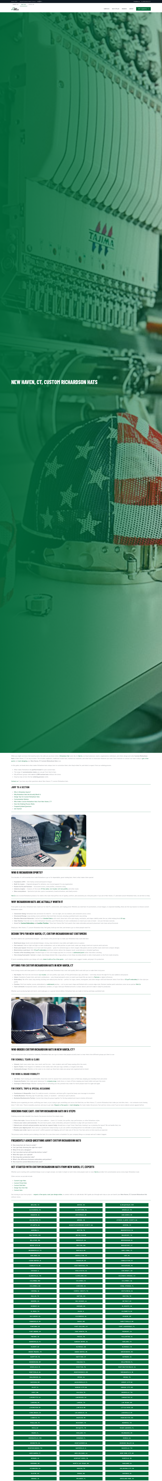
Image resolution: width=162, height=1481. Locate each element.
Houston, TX (81, 1367)
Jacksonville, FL (81, 1382)
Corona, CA (35, 1291)
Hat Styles (115, 9)
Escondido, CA (81, 1316)
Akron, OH (81, 1205)
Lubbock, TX (35, 1418)
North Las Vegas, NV (81, 1463)
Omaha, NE (81, 1473)
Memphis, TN (127, 1423)
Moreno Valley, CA (127, 1443)
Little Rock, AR (127, 1407)
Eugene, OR (127, 1316)
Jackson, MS (35, 1382)
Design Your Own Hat (21, 1188)
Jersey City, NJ (126, 1382)
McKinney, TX (81, 1423)
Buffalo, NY (81, 1250)
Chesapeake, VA (127, 1265)
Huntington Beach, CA (127, 1367)
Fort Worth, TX (81, 1331)
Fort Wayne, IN (35, 1331)
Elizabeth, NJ (127, 1311)
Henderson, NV (35, 1362)
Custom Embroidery (27, 923)
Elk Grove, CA (35, 1316)
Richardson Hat (64, 756)
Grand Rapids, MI (81, 1352)
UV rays (122, 918)
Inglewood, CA (35, 1377)
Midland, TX (81, 1433)
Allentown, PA (81, 1210)
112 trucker (53, 889)
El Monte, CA (127, 1306)
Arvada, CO (81, 1220)
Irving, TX (127, 1377)
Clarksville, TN (35, 1276)
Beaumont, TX (127, 1235)
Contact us (14, 781)
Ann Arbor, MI (127, 1215)
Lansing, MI (35, 1402)
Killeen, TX (81, 1392)
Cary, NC (127, 1255)
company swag (51, 1081)
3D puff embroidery (40, 950)
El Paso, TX (35, 1311)
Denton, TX (127, 1296)
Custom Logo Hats (20, 1180)
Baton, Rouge (81, 1235)
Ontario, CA (126, 1473)
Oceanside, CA (35, 1468)
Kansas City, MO (127, 1387)
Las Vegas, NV (127, 1402)
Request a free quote (61, 1105)
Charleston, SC (127, 1260)
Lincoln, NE (81, 1407)
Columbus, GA (127, 1281)
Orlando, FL (81, 1478)
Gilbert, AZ (35, 1347)
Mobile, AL (127, 1438)
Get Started (18, 809)
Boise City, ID (35, 1245)
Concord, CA (81, 1286)
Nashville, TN (127, 1448)
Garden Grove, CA (81, 1342)
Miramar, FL (81, 1438)
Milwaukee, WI (127, 1433)
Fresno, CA (35, 1336)
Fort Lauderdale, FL (127, 1326)
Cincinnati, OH (127, 1271)
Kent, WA (35, 1392)
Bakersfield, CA (127, 1230)
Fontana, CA (35, 1326)
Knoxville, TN (127, 1392)
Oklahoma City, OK (127, 1468)
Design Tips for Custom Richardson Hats (27, 797)
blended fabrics (48, 918)
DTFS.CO (31, 4)
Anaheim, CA (35, 1215)
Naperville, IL (81, 1448)
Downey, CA (35, 1306)
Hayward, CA (126, 1357)
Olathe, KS (35, 1473)
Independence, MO (81, 1372)
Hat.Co (80, 756)
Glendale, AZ (81, 1347)
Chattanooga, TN (81, 1265)
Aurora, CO (127, 1225)
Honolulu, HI (35, 1367)
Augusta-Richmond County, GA (81, 1225)
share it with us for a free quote (53, 959)
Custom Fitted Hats (20, 1183)
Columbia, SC (81, 1281)
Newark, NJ (35, 1458)
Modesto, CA (35, 1443)
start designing (22, 761)
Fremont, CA (127, 1331)
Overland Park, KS (127, 1478)
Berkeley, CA (81, 1240)
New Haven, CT (35, 1453)
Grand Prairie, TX (35, 1352)
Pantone (96, 977)
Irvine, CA (81, 1377)
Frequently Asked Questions (23, 806)
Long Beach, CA (35, 1413)
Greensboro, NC (127, 1352)
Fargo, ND (81, 1321)
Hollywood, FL (127, 1362)
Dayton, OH (81, 1296)
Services (106, 9)
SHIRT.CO (15, 4)
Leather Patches (43, 923)
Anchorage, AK (80, 1215)
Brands (124, 9)
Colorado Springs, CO (126, 1276)
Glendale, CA (127, 1347)
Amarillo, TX (127, 1210)
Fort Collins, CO (81, 1326)
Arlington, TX (35, 1220)
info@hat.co (137, 1)
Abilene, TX (35, 1205)
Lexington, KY (35, 1407)
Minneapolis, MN (35, 1438)
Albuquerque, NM (127, 1205)
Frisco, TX (81, 1336)
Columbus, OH (35, 1286)
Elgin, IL (81, 1311)
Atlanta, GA (35, 1225)
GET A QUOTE (142, 9)
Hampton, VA (35, 1357)
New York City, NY (127, 1453)
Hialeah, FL (81, 1362)
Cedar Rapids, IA (35, 1260)
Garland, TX (127, 1342)
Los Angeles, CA (81, 1413)
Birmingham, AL (127, 1240)
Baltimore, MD (35, 1235)
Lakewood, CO (81, 1397)
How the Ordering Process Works (24, 804)
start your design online (54, 1194)
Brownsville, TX (35, 1250)
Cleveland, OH (81, 1276)
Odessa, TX (81, 1468)
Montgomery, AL (81, 1443)
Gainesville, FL (35, 1342)
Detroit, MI (127, 1301)
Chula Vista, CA (81, 1271)
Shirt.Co (138, 984)
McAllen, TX (35, 1423)
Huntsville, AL (35, 1372)
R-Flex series (45, 889)
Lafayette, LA (35, 1397)
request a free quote (40, 1194)
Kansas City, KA (81, 1387)
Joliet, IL (35, 1387)
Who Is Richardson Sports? (22, 792)
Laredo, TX (81, 1402)
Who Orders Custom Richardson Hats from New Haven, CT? (33, 801)
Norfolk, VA (127, 1458)
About (131, 9)
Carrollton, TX (81, 1255)
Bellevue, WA (35, 1240)
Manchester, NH (127, 1418)
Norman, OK (35, 1463)
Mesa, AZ (35, 1428)
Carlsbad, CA (35, 1255)
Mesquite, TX (81, 1428)
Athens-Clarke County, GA (127, 1220)
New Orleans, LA (81, 1453)
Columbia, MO (35, 1281)
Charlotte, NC (35, 1265)
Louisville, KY (127, 1413)
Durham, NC (81, 1306)
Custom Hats (18, 1190)
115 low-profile (63, 889)
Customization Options (21, 799)
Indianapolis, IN (127, 1372)
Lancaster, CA (127, 1397)
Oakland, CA (127, 1463)
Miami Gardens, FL (127, 1428)
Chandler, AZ (81, 1260)
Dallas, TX (35, 1296)
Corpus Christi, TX (81, 1291)
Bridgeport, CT (127, 1245)
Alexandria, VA (35, 1210)
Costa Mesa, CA (127, 1291)
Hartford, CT (81, 1357)
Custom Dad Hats (19, 1185)
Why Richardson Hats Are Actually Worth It (27, 794)
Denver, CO (35, 1301)
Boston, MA (81, 1245)
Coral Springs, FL (127, 1286)
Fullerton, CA (127, 1336)
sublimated (50, 984)
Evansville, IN (35, 1321)
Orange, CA (35, 1478)
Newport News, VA (81, 1458)
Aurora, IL (35, 1230)
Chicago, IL (35, 1271)
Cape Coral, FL (126, 1250)
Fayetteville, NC (127, 1321)
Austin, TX (81, 1230)
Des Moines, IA (81, 1301)
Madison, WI (81, 1418)
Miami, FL (35, 1433)
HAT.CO (23, 4)
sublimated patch (78, 952)
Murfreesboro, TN (35, 1448)
